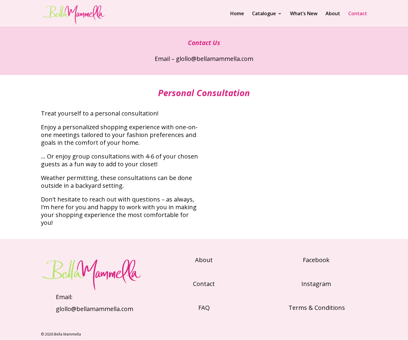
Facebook (316, 260)
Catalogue (264, 14)
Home (237, 14)
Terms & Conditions (316, 308)
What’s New (303, 14)
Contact (357, 14)
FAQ (204, 308)
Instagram (316, 284)
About (333, 14)
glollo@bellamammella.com (214, 59)
